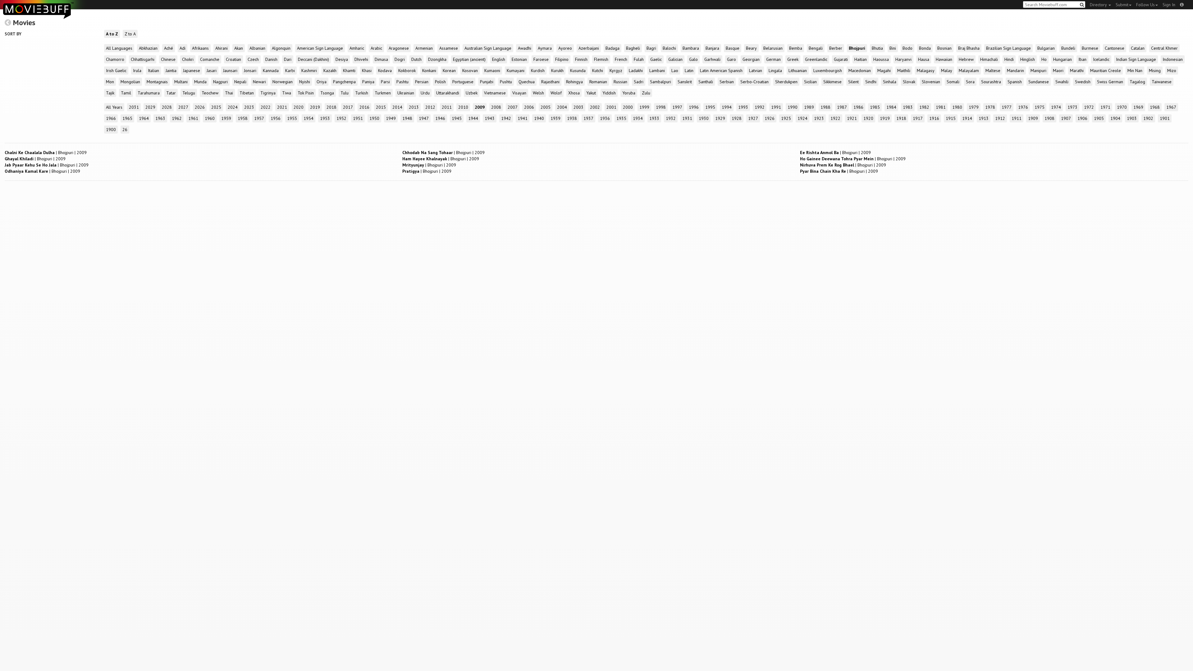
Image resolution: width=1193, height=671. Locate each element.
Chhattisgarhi (142, 59)
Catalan (1138, 48)
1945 (457, 118)
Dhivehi (361, 59)
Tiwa (286, 93)
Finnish (581, 59)
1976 (1023, 107)
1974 (1056, 107)
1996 (694, 107)
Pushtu (506, 81)
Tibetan (247, 93)
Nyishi (304, 81)
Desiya (342, 59)
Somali (953, 81)
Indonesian (1173, 59)
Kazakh (329, 70)
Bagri (651, 48)
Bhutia (877, 48)
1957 (259, 118)
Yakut (591, 93)
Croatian (233, 59)
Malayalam (969, 70)
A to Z (112, 34)
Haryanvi (903, 59)
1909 (1033, 118)
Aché (168, 48)
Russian (620, 81)
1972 (1089, 107)
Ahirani (221, 48)
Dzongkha (437, 59)
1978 (990, 107)
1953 (325, 118)
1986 (858, 107)
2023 (249, 107)
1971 (1105, 107)
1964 (144, 118)
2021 (282, 107)
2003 (578, 107)
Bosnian (944, 48)
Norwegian (282, 81)
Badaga (612, 48)
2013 (414, 107)
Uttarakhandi (447, 93)
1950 (374, 118)
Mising (1155, 70)
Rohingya (574, 81)
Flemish (601, 59)
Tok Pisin (306, 93)
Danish (271, 59)
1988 (825, 107)
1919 (885, 118)
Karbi (290, 70)
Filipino (562, 59)
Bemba (795, 48)
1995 (710, 107)
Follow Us (1145, 4)
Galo (693, 59)
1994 (727, 107)
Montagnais (157, 81)
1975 (1039, 107)
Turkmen (383, 93)
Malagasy (926, 70)
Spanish (1015, 81)
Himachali (989, 59)
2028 (167, 107)
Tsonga (327, 93)
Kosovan (470, 70)
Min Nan (1134, 70)
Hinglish (1027, 59)
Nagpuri (220, 81)
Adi (182, 48)
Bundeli (1068, 48)
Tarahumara (149, 93)
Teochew (210, 93)
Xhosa (574, 93)
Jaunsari (230, 70)
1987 (842, 107)
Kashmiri (309, 70)
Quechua (527, 81)
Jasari (212, 70)
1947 (424, 118)
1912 (1000, 118)
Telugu (188, 93)
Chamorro (115, 59)
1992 (760, 107)
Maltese (992, 70)
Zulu (646, 93)
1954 (308, 118)
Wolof (556, 93)
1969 (1138, 107)
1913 (984, 118)
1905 (1099, 118)
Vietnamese (495, 93)
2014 (397, 107)
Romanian (598, 81)
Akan (238, 48)
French (621, 59)
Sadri (638, 81)
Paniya (368, 81)
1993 (743, 107)
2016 (364, 107)
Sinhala (889, 81)
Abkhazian (148, 48)
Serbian (727, 81)
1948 (407, 118)
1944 (473, 118)
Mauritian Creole (1105, 70)
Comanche (209, 59)
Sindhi (870, 81)
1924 (802, 118)
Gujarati (841, 59)
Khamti (349, 70)
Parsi (385, 81)
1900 (111, 129)
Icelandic (1101, 59)
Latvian (755, 70)
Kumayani (515, 70)
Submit (1122, 4)
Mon (110, 81)
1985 (875, 107)
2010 (463, 107)
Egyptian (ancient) (469, 59)
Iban (1082, 59)
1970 (1122, 107)
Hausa (923, 59)
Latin (689, 70)
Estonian (519, 59)
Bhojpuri (857, 48)
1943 (490, 118)
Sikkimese (832, 81)
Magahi (884, 70)
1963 (160, 118)
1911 (1017, 118)
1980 (957, 107)
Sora (970, 81)
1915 (951, 118)
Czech (253, 59)
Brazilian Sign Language (1008, 48)
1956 (276, 118)
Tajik (110, 93)
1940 (539, 118)
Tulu (345, 93)
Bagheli (633, 48)
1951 (358, 118)
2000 (628, 107)
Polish (440, 81)
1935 (621, 118)
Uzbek (472, 93)
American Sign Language (320, 48)
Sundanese (1038, 81)
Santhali (705, 81)
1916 (934, 118)
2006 (529, 107)
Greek (792, 59)
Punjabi (486, 81)
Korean (449, 70)
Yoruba (628, 93)
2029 (150, 107)
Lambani (657, 70)
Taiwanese (1162, 81)
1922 (835, 118)
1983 (908, 107)
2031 (134, 107)
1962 (177, 118)
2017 (348, 107)
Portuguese (462, 81)
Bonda (925, 48)
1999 (644, 107)
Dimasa (381, 59)
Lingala (775, 70)
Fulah (639, 59)
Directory (1099, 4)
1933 (654, 118)
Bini (892, 48)
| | (46, 152)
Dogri (400, 59)
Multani (181, 81)
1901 (1165, 118)
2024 (233, 107)
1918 (901, 118)
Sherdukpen (786, 81)
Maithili (903, 70)
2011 (447, 107)
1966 (111, 118)
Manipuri (1038, 70)
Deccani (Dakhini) (313, 59)
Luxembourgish (827, 70)
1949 (391, 118)
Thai (229, 93)
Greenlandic (816, 59)
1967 (1171, 107)
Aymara (545, 48)
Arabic (376, 48)
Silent (853, 81)
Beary (751, 48)
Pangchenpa (344, 81)
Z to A (130, 34)
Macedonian (859, 70)
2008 (496, 107)
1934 (638, 118)
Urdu (425, 93)
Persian (421, 81)
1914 (967, 118)
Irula (137, 70)
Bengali (816, 48)
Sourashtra (991, 81)
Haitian (860, 59)
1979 (974, 107)
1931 (687, 118)
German (773, 59)
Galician (675, 59)
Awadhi (524, 48)
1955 (292, 118)
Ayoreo (565, 48)
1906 (1082, 118)
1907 (1066, 118)
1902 (1148, 118)
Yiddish (609, 93)
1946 (440, 118)
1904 (1115, 118)
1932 (671, 118)
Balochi (669, 48)
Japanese (191, 70)
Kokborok (407, 70)
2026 (200, 107)
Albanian (257, 48)
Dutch (416, 59)
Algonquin (281, 48)
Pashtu (402, 81)
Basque (732, 48)
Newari (259, 81)
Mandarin (1015, 70)
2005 (546, 107)
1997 (677, 107)
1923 (819, 118)
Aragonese (399, 48)
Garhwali (712, 59)
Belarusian (773, 48)
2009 (480, 107)
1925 (786, 118)
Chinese (168, 59)
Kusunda (578, 70)
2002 (595, 107)
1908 (1049, 118)
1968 (1155, 107)
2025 (216, 107)
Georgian (751, 59)
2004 (562, 107)
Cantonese (1114, 48)
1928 (737, 118)
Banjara (712, 48)
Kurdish (538, 70)
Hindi (1009, 59)
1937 (588, 118)
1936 (605, 118)
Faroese (541, 59)
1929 (720, 118)
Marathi (1077, 70)
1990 (793, 107)
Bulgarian (1046, 48)
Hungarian (1062, 59)
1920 (868, 118)
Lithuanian (797, 70)
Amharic (357, 48)
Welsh (538, 93)
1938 (572, 118)
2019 (315, 107)
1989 (809, 107)
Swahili (1061, 81)
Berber (835, 48)
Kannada (271, 70)
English (498, 59)
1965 (127, 118)
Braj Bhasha (969, 48)
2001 (611, 107)
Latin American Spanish (721, 70)
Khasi (367, 70)
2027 (183, 107)
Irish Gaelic (116, 70)
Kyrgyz (616, 70)
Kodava (385, 70)
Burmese (1090, 48)
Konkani (429, 70)
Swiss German (1110, 81)
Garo (731, 59)
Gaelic (656, 59)
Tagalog (1137, 81)
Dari (287, 59)
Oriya (322, 81)
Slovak (909, 81)
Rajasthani (550, 81)
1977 (1007, 107)
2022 (266, 107)
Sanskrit (685, 81)
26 (124, 129)
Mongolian (130, 81)
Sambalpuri (660, 81)
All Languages (119, 48)
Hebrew (966, 59)
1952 (341, 118)
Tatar (171, 93)
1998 (661, 107)
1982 (924, 107)
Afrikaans (200, 48)
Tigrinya (268, 93)
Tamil (126, 93)
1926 (770, 118)
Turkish (361, 93)
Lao (674, 70)
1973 (1072, 107)
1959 (226, 118)
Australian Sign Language (487, 48)
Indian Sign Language (1136, 59)
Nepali (240, 81)
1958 (243, 118)
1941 (523, 118)
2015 (381, 107)
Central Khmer (1164, 48)
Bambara (691, 48)
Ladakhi (636, 70)
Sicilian (810, 81)
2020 (299, 107)
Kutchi (597, 70)
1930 (704, 118)
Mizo (1171, 70)
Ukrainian (405, 93)
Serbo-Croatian (754, 81)
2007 (513, 107)
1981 (941, 107)
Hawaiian (944, 59)
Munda (200, 81)
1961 (193, 118)
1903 (1132, 118)
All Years (114, 107)
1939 (555, 118)
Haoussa (881, 59)
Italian (153, 70)
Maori (1058, 70)
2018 (331, 107)
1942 (506, 118)
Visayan (519, 93)
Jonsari (250, 70)
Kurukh (557, 70)
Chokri (188, 59)
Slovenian (931, 81)
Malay (946, 70)
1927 (753, 118)
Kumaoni (492, 70)
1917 (918, 118)
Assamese (448, 48)
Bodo (907, 48)
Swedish (1082, 81)
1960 (210, 118)
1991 (776, 107)
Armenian (424, 48)
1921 (852, 118)
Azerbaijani (588, 48)
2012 (430, 107)
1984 (891, 107)
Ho (1044, 59)
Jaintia (171, 70)
